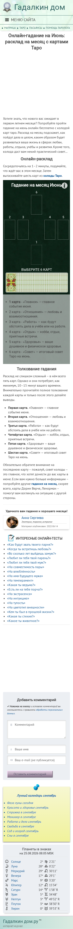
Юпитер (16, 885)
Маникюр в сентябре (21, 817)
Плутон (16, 904)
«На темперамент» (20, 580)
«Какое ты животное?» (23, 621)
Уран (14, 894)
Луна (14, 866)
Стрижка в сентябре (21, 812)
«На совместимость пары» (25, 567)
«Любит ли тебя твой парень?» (29, 558)
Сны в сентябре (18, 835)
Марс (14, 880)
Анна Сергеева (32, 518)
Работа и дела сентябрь (24, 822)
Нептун (16, 899)
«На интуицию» (18, 598)
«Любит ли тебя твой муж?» (26, 562)
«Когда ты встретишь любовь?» (29, 549)
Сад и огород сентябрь (23, 831)
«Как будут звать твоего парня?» (30, 544)
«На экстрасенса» (19, 594)
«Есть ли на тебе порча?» (25, 589)
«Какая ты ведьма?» (21, 585)
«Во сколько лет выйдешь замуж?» (31, 553)
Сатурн (15, 890)
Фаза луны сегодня (20, 803)
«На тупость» (16, 603)
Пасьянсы (35, 28)
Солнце (16, 862)
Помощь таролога (58, 28)
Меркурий (18, 871)
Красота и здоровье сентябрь (27, 807)
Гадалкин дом (39, 7)
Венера (16, 876)
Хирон (15, 908)
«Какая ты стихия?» (21, 616)
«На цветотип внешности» (25, 607)
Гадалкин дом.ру (20, 921)
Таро (22, 28)
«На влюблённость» (21, 571)
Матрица (10, 28)
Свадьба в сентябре (20, 826)
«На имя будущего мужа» (25, 576)
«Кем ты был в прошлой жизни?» (30, 612)
